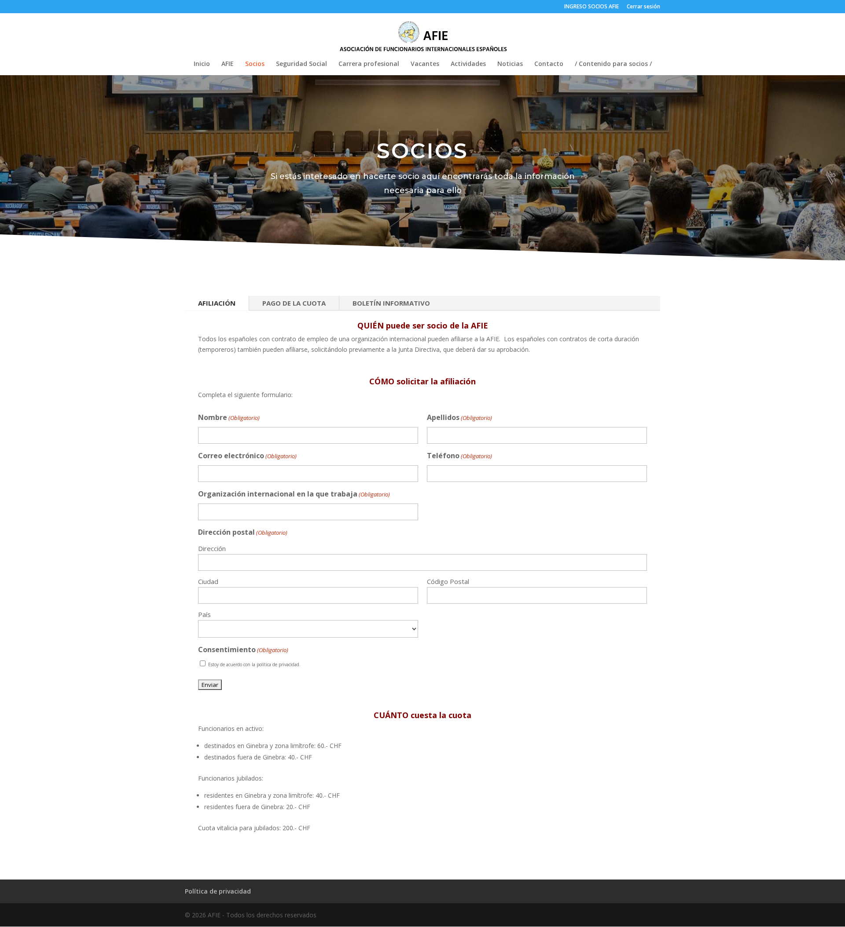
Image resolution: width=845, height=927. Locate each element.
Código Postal (448, 581)
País (204, 614)
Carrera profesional (368, 64)
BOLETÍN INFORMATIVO (391, 303)
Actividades (468, 64)
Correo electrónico (247, 455)
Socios (255, 64)
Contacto (548, 64)
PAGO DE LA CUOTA (294, 303)
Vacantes (425, 64)
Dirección (212, 548)
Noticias (510, 64)
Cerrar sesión (643, 7)
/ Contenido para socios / (613, 64)
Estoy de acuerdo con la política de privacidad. (254, 664)
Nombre (229, 417)
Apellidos (459, 417)
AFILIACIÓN (216, 303)
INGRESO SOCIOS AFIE (591, 7)
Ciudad (208, 581)
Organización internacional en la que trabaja (294, 494)
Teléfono (459, 455)
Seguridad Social (301, 64)
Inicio (202, 64)
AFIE (227, 64)
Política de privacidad (218, 891)
